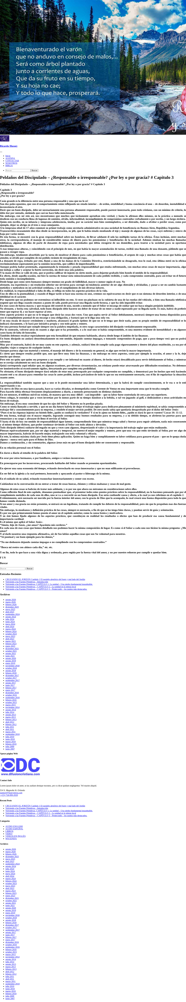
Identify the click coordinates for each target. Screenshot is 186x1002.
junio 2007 (10, 749)
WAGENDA (11, 838)
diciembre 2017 (12, 675)
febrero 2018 (10, 673)
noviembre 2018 (12, 666)
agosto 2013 (10, 715)
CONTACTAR (12, 161)
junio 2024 (10, 621)
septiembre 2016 (12, 697)
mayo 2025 (10, 609)
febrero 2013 (10, 719)
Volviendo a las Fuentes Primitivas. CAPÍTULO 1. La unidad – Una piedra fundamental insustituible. (49, 584)
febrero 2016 (10, 700)
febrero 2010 (10, 744)
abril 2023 (9, 639)
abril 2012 (9, 722)
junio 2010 (10, 739)
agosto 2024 (10, 617)
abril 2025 (9, 612)
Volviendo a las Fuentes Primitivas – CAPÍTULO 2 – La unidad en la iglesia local (40, 587)
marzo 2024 (10, 629)
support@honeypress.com (11, 793)
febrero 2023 (10, 644)
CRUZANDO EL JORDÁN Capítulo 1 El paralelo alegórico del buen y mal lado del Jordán (45, 579)
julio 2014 (9, 712)
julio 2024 (9, 619)
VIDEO (8, 834)
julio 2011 (9, 727)
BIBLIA (9, 165)
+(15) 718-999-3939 (9, 795)
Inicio (7, 156)
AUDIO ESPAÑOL (14, 829)
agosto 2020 (10, 658)
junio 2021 (10, 656)
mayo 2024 (10, 624)
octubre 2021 (11, 651)
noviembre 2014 (12, 707)
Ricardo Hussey (9, 146)
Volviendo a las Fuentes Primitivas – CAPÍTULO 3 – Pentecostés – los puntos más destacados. (46, 589)
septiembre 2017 (12, 680)
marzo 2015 (10, 705)
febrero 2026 (10, 604)
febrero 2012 (10, 724)
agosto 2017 (10, 683)
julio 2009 (9, 746)
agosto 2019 (10, 661)
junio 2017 (10, 685)
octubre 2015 (11, 702)
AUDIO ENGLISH (14, 826)
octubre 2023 (11, 634)
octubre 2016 (11, 695)
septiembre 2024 (12, 614)
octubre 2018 (11, 668)
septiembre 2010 (12, 734)
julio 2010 (9, 737)
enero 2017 (10, 690)
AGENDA (10, 158)
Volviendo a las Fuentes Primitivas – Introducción (26, 582)
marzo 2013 (10, 717)
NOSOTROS (11, 163)
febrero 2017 (10, 688)
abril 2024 (9, 626)
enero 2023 (10, 646)
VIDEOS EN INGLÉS (15, 836)
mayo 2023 (10, 636)
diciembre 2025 (12, 607)
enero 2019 (10, 663)
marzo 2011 (10, 732)
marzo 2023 (10, 641)
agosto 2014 (10, 710)
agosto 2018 (10, 670)
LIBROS (9, 831)
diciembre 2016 (12, 692)
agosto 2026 (10, 599)
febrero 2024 (10, 631)
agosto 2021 (10, 653)
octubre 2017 (11, 678)
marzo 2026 (10, 602)
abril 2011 (9, 729)
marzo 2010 (10, 741)
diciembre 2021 (12, 648)
